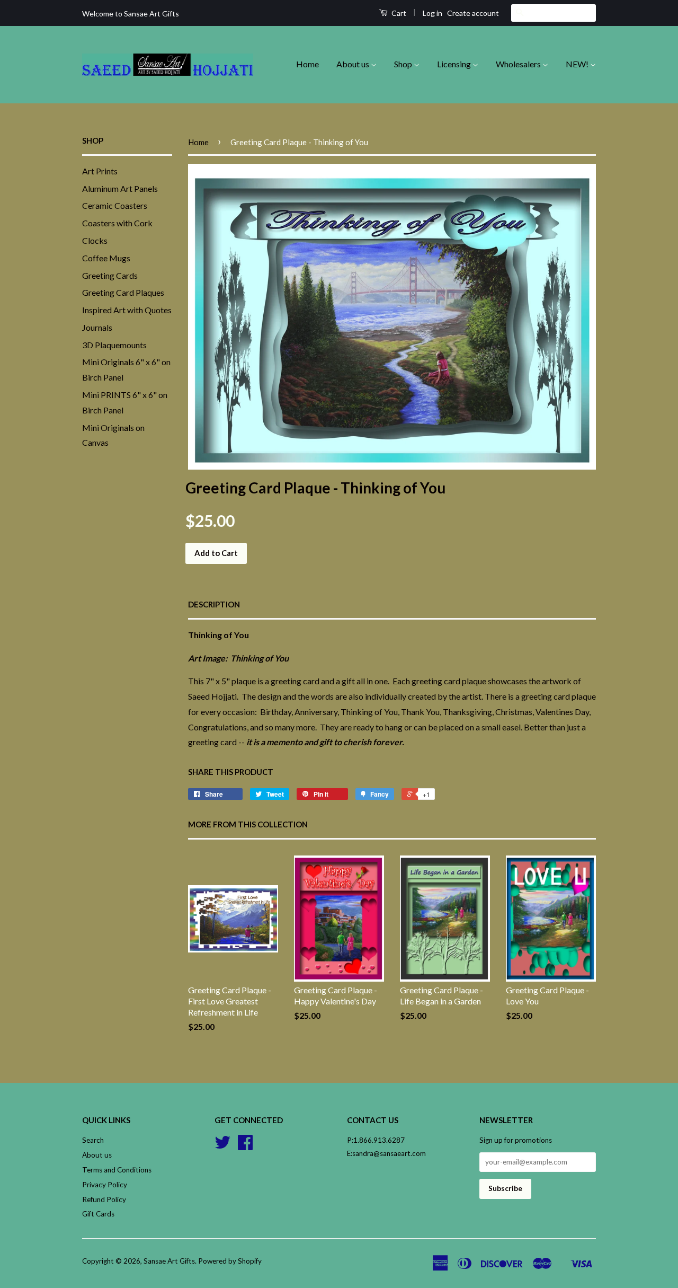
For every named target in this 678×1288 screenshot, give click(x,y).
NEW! (578, 64)
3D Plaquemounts (114, 345)
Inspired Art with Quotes (127, 310)
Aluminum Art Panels (120, 188)
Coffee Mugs (106, 258)
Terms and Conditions (116, 1170)
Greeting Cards (110, 275)
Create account (473, 12)
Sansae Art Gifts (169, 1261)
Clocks (95, 240)
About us (353, 64)
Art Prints (100, 171)
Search (93, 1140)
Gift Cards (98, 1214)
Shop (404, 64)
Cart (398, 12)
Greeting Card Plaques (123, 292)
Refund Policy (104, 1199)
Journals (97, 327)
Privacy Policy (104, 1184)
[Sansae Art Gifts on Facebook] (245, 1146)
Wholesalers (519, 64)
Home (307, 64)
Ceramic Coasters (114, 205)
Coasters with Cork (117, 223)
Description (214, 604)
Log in (432, 12)
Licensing (454, 64)
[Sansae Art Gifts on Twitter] (222, 1146)
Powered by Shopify (230, 1261)
